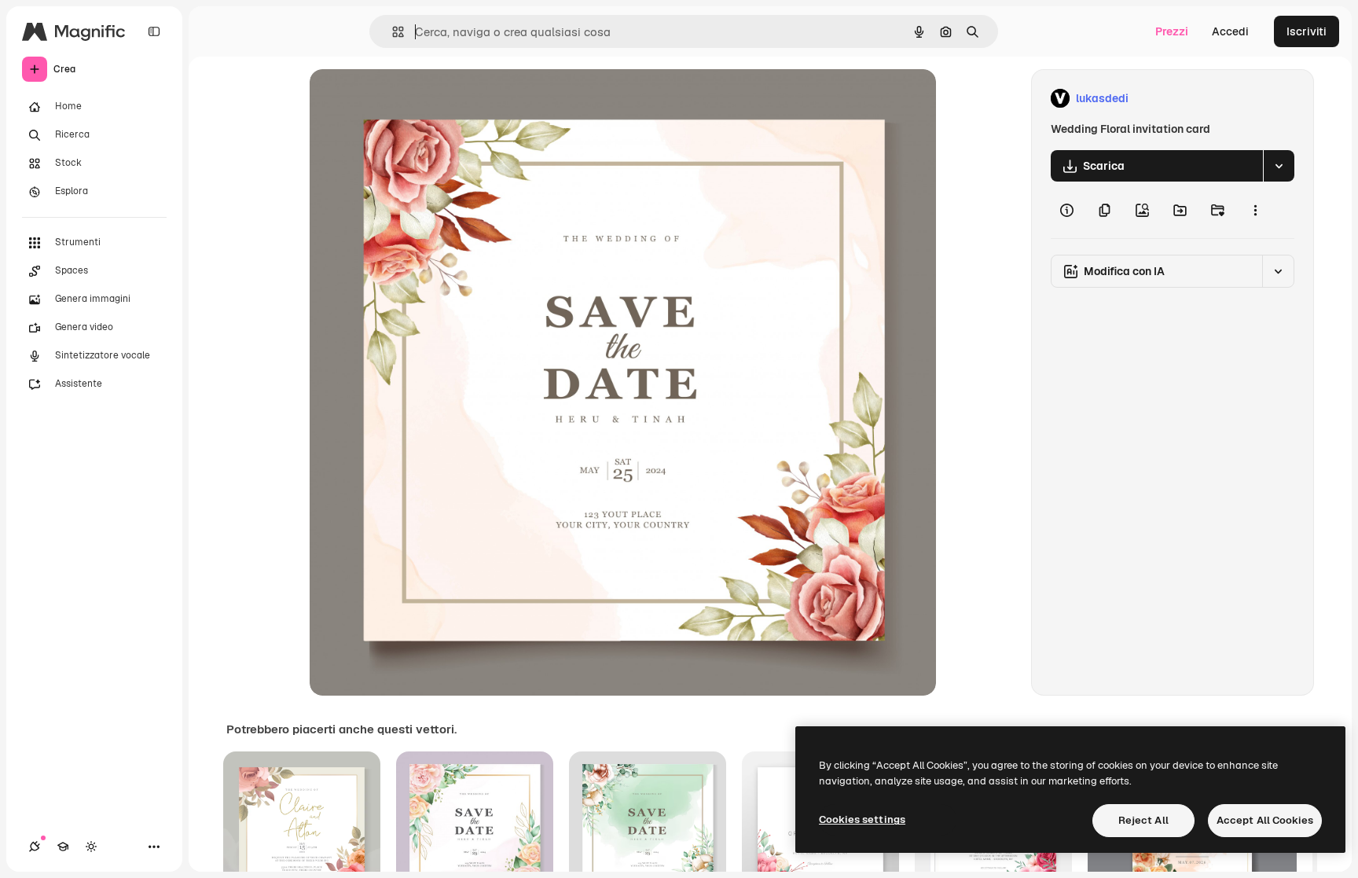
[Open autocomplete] (391, 32)
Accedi (1230, 31)
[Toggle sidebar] (154, 31)
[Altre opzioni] (1255, 210)
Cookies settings (862, 819)
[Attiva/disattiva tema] (91, 846)
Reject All (1143, 820)
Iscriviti (1306, 31)
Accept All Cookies (1265, 820)
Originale (413, 98)
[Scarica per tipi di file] (1278, 166)
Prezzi (1171, 31)
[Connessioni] (34, 846)
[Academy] (62, 846)
